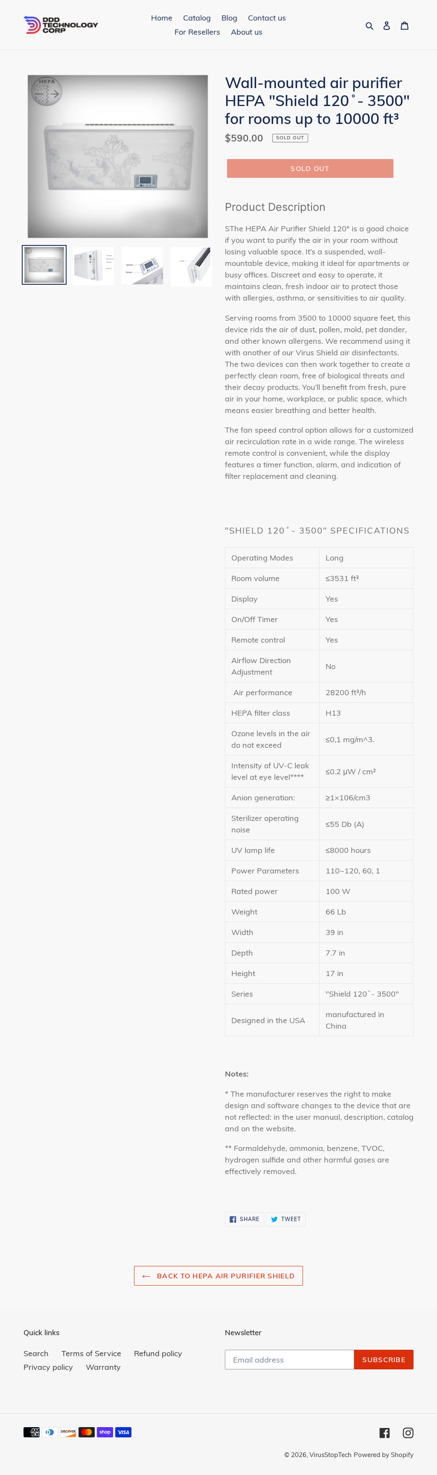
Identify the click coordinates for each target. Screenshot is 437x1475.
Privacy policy (48, 1367)
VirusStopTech (330, 1455)
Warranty (103, 1367)
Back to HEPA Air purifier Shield (225, 1275)
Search (36, 1353)
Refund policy (158, 1353)
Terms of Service (91, 1353)
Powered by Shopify (384, 1455)
